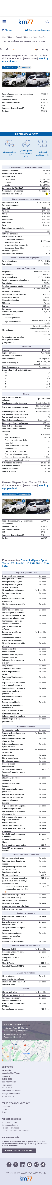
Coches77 (6, 1107)
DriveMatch (6, 1109)
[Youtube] (29, 1164)
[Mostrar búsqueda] (47, 21)
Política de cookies (9, 1122)
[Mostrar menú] (4, 22)
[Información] (1, 49)
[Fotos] (7, 49)
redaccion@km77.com (11, 1073)
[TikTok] (42, 1164)
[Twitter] (15, 1164)
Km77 (26, 21)
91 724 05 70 (22, 1034)
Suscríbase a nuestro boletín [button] (19, 1151)
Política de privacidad (10, 1128)
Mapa (25, 1031)
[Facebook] (9, 1164)
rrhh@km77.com (8, 1096)
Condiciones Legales (10, 1125)
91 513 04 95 (18, 1037)
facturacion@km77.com (11, 1090)
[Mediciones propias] (19, 49)
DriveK (4, 1112)
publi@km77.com (9, 1082)
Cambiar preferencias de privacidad (16, 1130)
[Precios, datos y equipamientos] (13, 49)
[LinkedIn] (22, 1164)
